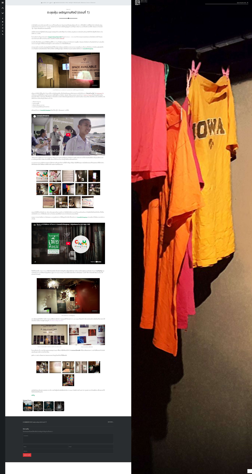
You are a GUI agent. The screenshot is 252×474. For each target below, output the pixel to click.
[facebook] (2, 18)
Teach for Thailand (88, 95)
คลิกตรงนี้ (62, 38)
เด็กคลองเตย (93, 2)
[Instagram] (2, 27)
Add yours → (111, 422)
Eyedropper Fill (100, 93)
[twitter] (2, 31)
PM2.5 (67, 2)
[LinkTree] (2, 34)
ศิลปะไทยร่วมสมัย (77, 2)
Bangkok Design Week (60, 2)
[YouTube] (2, 21)
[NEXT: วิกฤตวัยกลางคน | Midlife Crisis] (2, 8)
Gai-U (52, 2)
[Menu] (2, 2)
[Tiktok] (2, 24)
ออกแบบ (88, 2)
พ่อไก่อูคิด (71, 2)
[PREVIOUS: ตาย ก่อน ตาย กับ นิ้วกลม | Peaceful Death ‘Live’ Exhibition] (2, 13)
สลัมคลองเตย (83, 2)
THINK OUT (68, 9)
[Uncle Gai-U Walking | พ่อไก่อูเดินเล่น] (141, 2)
